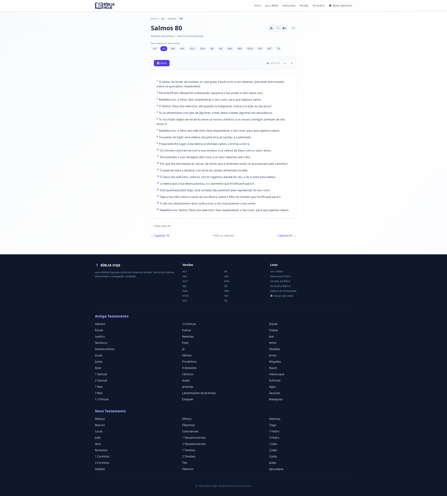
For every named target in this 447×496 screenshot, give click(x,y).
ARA (173, 48)
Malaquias (276, 399)
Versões (304, 5)
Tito (184, 463)
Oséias (273, 330)
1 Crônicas (102, 399)
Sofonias (275, 380)
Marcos (100, 425)
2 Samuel (101, 380)
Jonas (272, 355)
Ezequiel (187, 399)
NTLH (250, 48)
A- (271, 28)
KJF (220, 48)
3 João (273, 456)
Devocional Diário (280, 276)
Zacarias (274, 393)
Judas (272, 463)
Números (101, 343)
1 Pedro (274, 431)
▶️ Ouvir (162, 63)
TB (278, 48)
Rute (98, 368)
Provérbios (189, 362)
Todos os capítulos (223, 235)
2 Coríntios (102, 463)
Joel (271, 336)
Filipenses (188, 425)
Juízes (98, 362)
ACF (155, 48)
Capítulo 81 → (287, 235)
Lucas (98, 431)
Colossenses (190, 431)
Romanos (101, 450)
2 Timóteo (188, 456)
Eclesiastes (189, 368)
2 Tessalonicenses (194, 444)
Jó (183, 349)
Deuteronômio (105, 349)
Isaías (186, 380)
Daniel (273, 324)
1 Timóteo (188, 450)
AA (162, 18)
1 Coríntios (102, 456)
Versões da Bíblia (280, 281)
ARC (182, 48)
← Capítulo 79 (160, 235)
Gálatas (100, 469)
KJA (212, 48)
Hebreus (274, 419)
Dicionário (319, 5)
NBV (240, 48)
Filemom (187, 469)
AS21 (192, 48)
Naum (273, 368)
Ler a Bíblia (271, 5)
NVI (260, 48)
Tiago (272, 425)
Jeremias (187, 387)
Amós (273, 343)
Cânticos (187, 374)
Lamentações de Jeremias (199, 393)
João (98, 438)
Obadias (274, 349)
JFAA (203, 48)
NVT (270, 48)
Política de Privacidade (283, 291)
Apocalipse (276, 469)
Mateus (100, 419)
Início (258, 5)
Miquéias (275, 362)
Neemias (188, 336)
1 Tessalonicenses (194, 438)
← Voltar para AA (161, 226)
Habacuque (276, 374)
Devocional (289, 5)
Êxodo (99, 330)
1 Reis (99, 387)
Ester (185, 343)
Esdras (186, 330)
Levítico (100, 336)
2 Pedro (274, 438)
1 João (273, 444)
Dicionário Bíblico (280, 286)
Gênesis (100, 324)
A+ (284, 28)
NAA (230, 48)
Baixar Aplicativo (342, 5)
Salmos (172, 18)
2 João (273, 450)
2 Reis (99, 393)
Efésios (187, 419)
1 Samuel (101, 374)
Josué (98, 355)
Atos (98, 444)
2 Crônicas (189, 324)
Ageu (272, 387)
